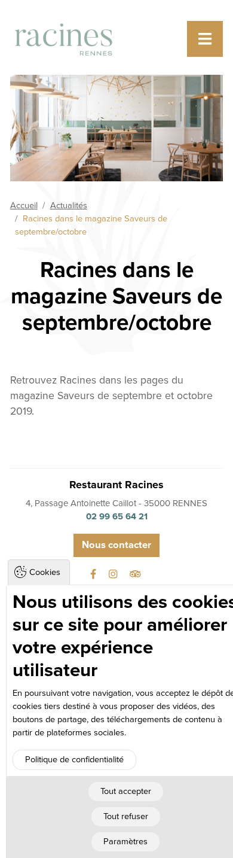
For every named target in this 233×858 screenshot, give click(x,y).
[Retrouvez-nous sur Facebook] (94, 574)
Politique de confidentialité (74, 759)
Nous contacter (116, 545)
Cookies (44, 572)
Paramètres (125, 841)
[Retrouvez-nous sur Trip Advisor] (136, 574)
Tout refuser (125, 816)
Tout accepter (125, 791)
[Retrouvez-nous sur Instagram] (114, 574)
